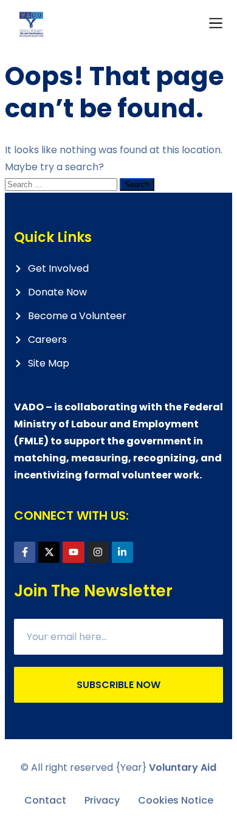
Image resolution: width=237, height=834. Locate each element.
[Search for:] (62, 184)
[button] (216, 24)
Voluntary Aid (182, 767)
